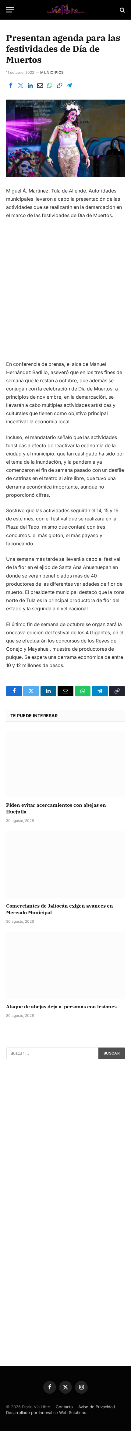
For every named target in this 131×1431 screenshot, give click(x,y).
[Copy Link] (59, 85)
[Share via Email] (39, 85)
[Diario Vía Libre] (65, 10)
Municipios (52, 72)
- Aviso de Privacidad (95, 1406)
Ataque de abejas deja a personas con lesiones (61, 1006)
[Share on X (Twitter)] (20, 85)
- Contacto (63, 1406)
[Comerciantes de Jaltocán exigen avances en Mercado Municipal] (65, 864)
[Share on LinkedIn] (30, 85)
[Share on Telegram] (69, 85)
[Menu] (10, 10)
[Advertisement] (65, 292)
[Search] (122, 10)
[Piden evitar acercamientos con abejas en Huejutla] (65, 764)
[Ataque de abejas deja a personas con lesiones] (65, 965)
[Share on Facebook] (10, 85)
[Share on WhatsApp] (49, 85)
